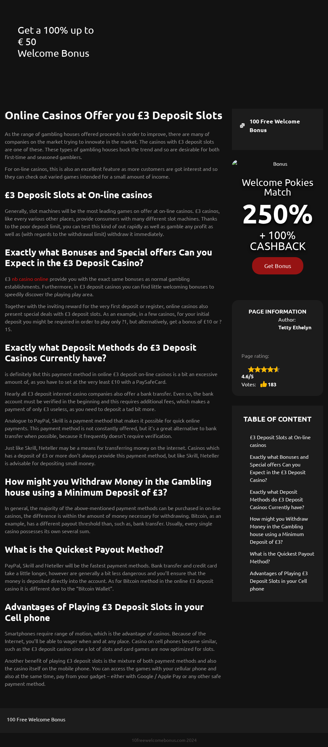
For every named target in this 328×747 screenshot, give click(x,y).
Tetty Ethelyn (294, 327)
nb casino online (30, 278)
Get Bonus (277, 265)
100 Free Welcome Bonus (275, 125)
